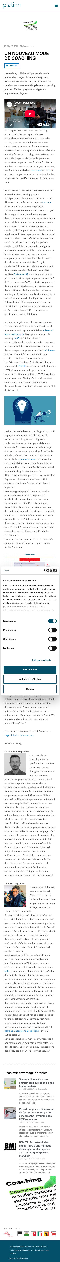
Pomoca (46, 202)
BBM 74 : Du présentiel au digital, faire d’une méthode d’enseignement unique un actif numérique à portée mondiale (35, 1149)
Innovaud (36, 170)
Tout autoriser (30, 669)
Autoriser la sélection (30, 679)
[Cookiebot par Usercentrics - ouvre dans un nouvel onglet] (44, 570)
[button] (56, 5)
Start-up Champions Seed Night (21, 1030)
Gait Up (22, 366)
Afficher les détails (41, 660)
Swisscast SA (21, 274)
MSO (16, 338)
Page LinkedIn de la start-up (19, 735)
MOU (6, 971)
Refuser (30, 689)
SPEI (50, 170)
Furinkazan (49, 350)
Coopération (28, 46)
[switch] (52, 630)
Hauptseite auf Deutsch (18, 1258)
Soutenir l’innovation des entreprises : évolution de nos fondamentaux (36, 1083)
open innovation (27, 459)
